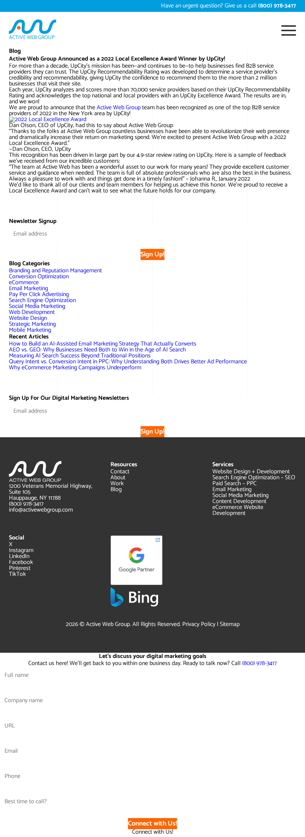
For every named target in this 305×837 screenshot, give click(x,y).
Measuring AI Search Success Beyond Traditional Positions (80, 356)
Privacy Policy (198, 624)
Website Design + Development (251, 472)
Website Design (28, 318)
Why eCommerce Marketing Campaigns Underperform (75, 368)
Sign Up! (152, 254)
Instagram (21, 550)
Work (117, 483)
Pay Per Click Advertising (39, 294)
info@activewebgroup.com (41, 510)
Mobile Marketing (30, 330)
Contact (119, 472)
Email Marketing (28, 288)
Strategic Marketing (32, 324)
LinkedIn (19, 556)
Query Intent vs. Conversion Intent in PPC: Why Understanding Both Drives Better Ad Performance (128, 362)
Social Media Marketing (37, 306)
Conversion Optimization (39, 277)
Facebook (21, 562)
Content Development (239, 501)
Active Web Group (119, 108)
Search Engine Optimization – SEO (253, 478)
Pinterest (19, 568)
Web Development (32, 312)
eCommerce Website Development (237, 510)
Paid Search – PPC (234, 483)
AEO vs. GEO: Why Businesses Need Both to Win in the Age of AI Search (97, 350)
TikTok (17, 574)
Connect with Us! (152, 823)
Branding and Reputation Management (55, 271)
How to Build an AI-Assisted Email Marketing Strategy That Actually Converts (102, 344)
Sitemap (230, 624)
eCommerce (24, 283)
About (117, 478)
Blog (116, 489)
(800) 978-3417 (26, 504)
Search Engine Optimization (42, 300)
